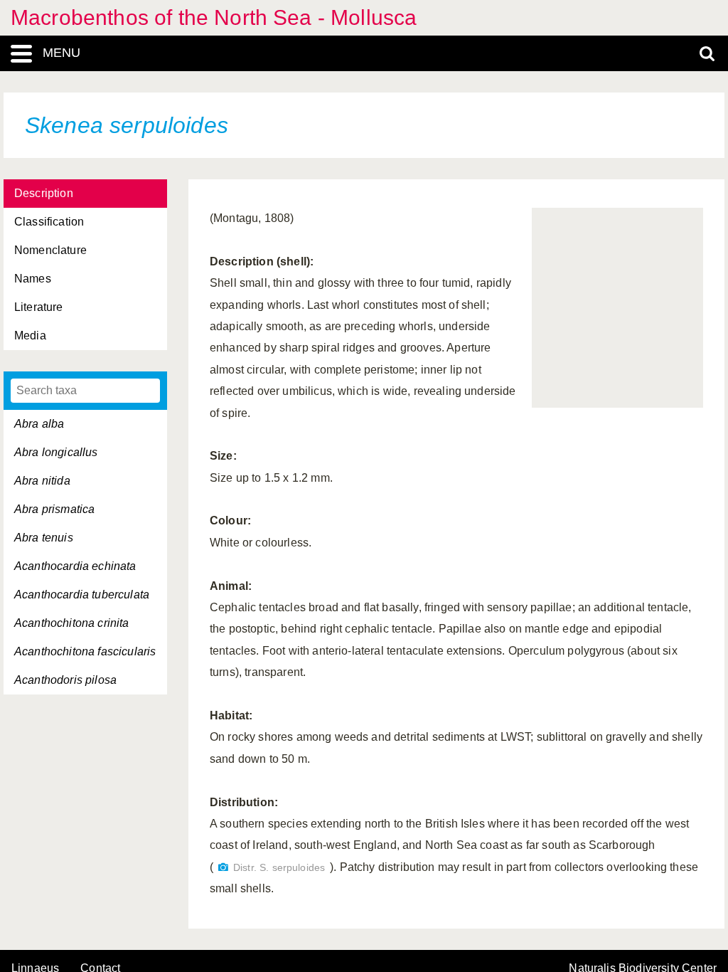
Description (43, 193)
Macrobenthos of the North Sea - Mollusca (214, 17)
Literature (38, 307)
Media (30, 335)
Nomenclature (50, 250)
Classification (49, 222)
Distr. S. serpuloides (279, 867)
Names (32, 279)
